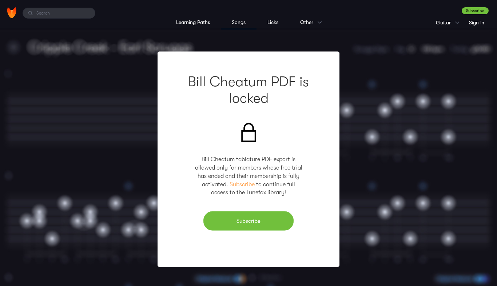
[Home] (11, 12)
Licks (272, 22)
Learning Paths (193, 22)
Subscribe (475, 10)
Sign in (476, 22)
